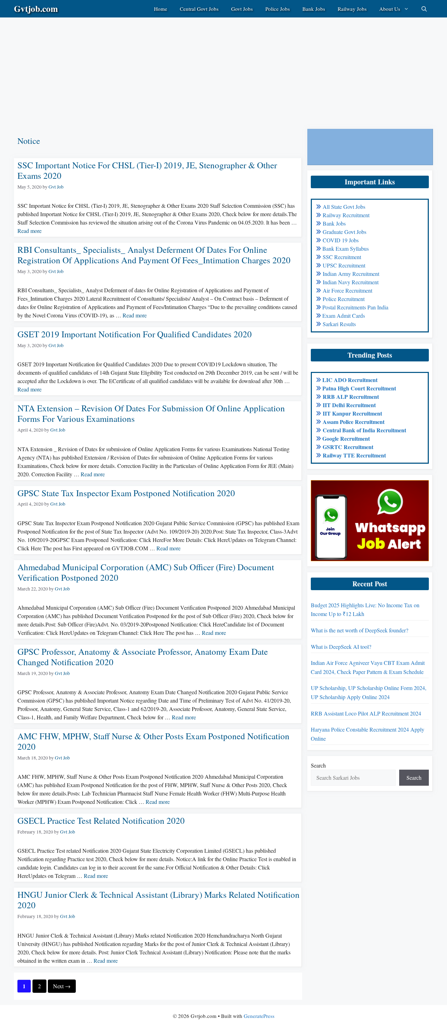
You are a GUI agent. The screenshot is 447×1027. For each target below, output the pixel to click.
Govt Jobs (242, 8)
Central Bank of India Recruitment (364, 430)
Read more (29, 230)
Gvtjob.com (36, 8)
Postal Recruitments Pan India (355, 307)
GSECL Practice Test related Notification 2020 (101, 820)
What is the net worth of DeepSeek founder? (359, 630)
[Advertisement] (209, 66)
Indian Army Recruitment (351, 273)
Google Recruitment (346, 438)
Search (318, 765)
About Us (389, 8)
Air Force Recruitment (347, 290)
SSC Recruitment (342, 257)
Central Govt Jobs (199, 8)
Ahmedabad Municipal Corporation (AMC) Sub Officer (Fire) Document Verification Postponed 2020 (145, 572)
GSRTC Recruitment (348, 447)
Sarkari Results (339, 324)
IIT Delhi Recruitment (349, 405)
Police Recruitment (344, 298)
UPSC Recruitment (344, 265)
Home (160, 8)
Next (62, 986)
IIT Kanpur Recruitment (352, 413)
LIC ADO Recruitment (350, 380)
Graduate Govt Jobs (344, 231)
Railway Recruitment (346, 215)
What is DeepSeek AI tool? (341, 646)
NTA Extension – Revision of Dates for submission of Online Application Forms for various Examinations (151, 413)
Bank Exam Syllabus (345, 248)
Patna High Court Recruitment (359, 388)
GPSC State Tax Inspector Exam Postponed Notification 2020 (126, 493)
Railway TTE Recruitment (354, 455)
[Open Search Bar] (424, 8)
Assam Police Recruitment (353, 422)
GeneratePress (259, 1015)
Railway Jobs (352, 8)
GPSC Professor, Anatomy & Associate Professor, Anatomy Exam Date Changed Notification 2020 (142, 657)
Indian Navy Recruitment (351, 282)
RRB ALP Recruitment (351, 397)
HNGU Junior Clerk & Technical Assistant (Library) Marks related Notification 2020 (158, 900)
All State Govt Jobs (344, 206)
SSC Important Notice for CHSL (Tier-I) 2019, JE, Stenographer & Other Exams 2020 (147, 170)
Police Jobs (277, 8)
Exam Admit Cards (343, 315)
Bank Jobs (313, 8)
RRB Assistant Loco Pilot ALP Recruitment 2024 (366, 713)
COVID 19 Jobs (341, 240)
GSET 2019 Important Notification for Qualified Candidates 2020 (134, 334)
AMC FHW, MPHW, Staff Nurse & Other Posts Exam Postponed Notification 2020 (153, 741)
